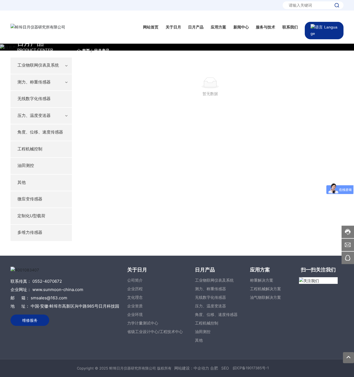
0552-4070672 (47, 281)
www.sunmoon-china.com (57, 289)
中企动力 (201, 368)
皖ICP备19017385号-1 (251, 368)
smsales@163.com (48, 297)
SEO (225, 368)
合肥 (214, 368)
